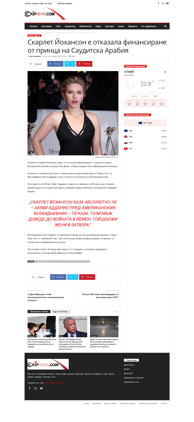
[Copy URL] (101, 64)
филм (78, 261)
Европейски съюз (131, 382)
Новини (93, 336)
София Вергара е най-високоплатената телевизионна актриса (46, 297)
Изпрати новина (64, 3)
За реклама (96, 403)
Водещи (32, 35)
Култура (109, 26)
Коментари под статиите (148, 403)
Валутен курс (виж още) (137, 115)
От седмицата (149, 26)
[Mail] (163, 3)
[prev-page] (113, 311)
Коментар (70, 26)
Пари (98, 26)
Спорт (121, 26)
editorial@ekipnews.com (54, 383)
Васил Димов (35, 56)
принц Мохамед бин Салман (46, 261)
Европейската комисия (134, 378)
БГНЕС (127, 369)
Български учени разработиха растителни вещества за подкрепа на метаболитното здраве (42, 343)
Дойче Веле (129, 365)
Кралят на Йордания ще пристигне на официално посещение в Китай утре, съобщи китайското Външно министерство (72, 344)
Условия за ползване (127, 403)
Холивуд (85, 261)
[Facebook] (158, 3)
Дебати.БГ (128, 373)
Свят (58, 26)
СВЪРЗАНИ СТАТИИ (39, 311)
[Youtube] (167, 3)
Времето (132, 26)
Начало (33, 26)
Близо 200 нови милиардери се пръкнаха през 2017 (100, 296)
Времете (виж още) (135, 66)
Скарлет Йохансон (66, 261)
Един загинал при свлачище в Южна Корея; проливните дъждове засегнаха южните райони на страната (104, 343)
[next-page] (117, 311)
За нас (86, 403)
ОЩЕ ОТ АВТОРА (60, 311)
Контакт (164, 403)
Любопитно (85, 26)
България (47, 26)
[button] (165, 26)
